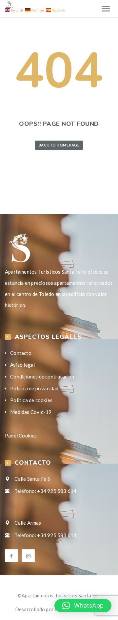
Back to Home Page (59, 145)
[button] (82, 605)
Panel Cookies (21, 435)
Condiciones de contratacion (42, 376)
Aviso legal (22, 365)
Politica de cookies (31, 400)
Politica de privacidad (34, 388)
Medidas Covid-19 (30, 412)
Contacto (20, 353)
